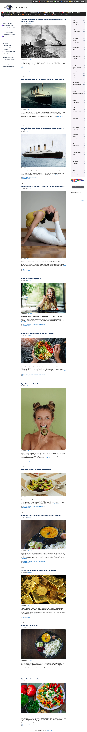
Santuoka (14, 14)
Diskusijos (57, 1)
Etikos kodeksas (50, 1)
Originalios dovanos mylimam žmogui (8, 67)
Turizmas (55, 14)
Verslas (27, 616)
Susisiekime (73, 1)
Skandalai (74, 98)
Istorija (35, 177)
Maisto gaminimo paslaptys (77, 93)
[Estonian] (83, 179)
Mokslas (69, 12)
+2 (28, 59)
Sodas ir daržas (75, 22)
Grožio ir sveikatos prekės (7, 23)
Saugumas (74, 100)
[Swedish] (75, 181)
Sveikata (35, 14)
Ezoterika (74, 165)
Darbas (25, 12)
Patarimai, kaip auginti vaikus (76, 68)
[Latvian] (76, 180)
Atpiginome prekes (75, 47)
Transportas (74, 168)
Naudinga (74, 77)
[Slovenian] (73, 181)
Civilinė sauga (75, 161)
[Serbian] (83, 180)
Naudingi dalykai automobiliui (8, 57)
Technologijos (48, 14)
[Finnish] (71, 180)
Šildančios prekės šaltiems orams (10, 21)
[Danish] (79, 179)
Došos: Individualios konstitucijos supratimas (36, 469)
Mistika (73, 49)
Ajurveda (27, 324)
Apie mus (36, 1)
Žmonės (60, 14)
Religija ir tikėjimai (75, 122)
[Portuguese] (80, 180)
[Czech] (78, 179)
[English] (82, 179)
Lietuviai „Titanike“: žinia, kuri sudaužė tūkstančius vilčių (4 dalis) (42, 79)
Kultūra (46, 12)
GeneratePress (49, 730)
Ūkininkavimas (75, 163)
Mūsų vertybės (43, 1)
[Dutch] (80, 179)
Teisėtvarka (74, 63)
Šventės (74, 29)
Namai (73, 80)
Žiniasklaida (74, 40)
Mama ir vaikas (58, 12)
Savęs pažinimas (75, 138)
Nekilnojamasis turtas (6, 14)
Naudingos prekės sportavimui (9, 59)
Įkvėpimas (74, 136)
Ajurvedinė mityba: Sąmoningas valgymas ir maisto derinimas (41, 515)
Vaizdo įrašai (67, 14)
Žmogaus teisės (75, 107)
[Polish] (79, 180)
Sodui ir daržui (5, 43)
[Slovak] (71, 181)
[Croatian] (76, 179)
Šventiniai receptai (75, 102)
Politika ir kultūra (75, 145)
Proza (73, 86)
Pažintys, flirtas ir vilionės (77, 24)
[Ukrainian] (76, 181)
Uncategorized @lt (75, 26)
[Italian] (75, 180)
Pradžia (4, 12)
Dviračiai (74, 45)
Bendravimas (11, 12)
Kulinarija (41, 12)
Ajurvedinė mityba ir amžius (30, 679)
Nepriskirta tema (75, 147)
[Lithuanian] (78, 180)
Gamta (73, 172)
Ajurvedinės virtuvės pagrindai (31, 278)
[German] (74, 180)
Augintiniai (74, 91)
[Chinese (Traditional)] (75, 179)
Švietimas (41, 14)
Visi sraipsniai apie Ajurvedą (40, 324)
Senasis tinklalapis (65, 1)
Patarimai (74, 33)
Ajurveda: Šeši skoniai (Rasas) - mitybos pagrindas (37, 333)
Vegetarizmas (75, 118)
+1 (27, 59)
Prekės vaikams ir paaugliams (8, 32)
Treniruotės (74, 89)
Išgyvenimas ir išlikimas (76, 42)
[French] (73, 180)
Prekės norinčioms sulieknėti (8, 25)
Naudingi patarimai (77, 12)
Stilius (31, 14)
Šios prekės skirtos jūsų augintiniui (8, 54)
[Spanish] (74, 181)
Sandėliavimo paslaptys (76, 111)
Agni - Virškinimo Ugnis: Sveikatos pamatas (35, 384)
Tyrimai (73, 156)
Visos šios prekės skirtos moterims (9, 34)
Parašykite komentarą (26, 178)
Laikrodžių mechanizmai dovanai (9, 51)
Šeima (20, 14)
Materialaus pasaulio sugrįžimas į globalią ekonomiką (38, 570)
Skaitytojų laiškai (75, 174)
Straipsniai (74, 65)
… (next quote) (82, 200)
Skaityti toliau (60, 116)
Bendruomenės (18, 12)
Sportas (25, 14)
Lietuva (52, 12)
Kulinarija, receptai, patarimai (8, 16)
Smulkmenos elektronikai (7, 61)
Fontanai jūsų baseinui (8, 45)
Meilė (64, 12)
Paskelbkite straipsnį (81, 1)
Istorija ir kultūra (75, 129)
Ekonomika (24, 616)
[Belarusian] (71, 179)
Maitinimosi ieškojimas (76, 56)
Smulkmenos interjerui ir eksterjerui (8, 48)
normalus (31, 59)
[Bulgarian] (73, 179)
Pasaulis (23, 118)
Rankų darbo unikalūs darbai (9, 41)
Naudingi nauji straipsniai (7, 18)
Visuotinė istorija (25, 177)
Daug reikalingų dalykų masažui (8, 38)
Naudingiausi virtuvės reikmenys (9, 36)
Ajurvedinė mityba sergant (30, 625)
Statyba (73, 143)
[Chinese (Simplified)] (74, 179)
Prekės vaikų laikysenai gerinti (9, 27)
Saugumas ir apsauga (76, 54)
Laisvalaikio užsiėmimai (33, 12)
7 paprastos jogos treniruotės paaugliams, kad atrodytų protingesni (43, 186)
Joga (23, 269)
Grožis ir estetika (75, 127)
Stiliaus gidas (74, 58)
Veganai (74, 109)
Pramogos (74, 51)
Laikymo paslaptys (75, 82)
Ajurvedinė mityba (32, 324)
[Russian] (82, 180)
